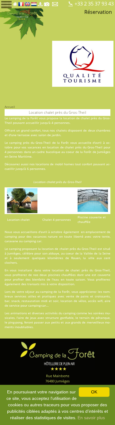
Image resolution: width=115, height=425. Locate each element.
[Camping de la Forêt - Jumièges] (57, 355)
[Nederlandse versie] (34, 2)
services (20, 296)
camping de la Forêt (23, 118)
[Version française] (21, 2)
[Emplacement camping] (64, 2)
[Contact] (56, 2)
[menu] (6, 4)
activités (51, 313)
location (53, 147)
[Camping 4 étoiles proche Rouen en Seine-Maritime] (21, 24)
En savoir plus (91, 417)
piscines (54, 275)
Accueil (10, 107)
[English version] (27, 2)
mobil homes (64, 164)
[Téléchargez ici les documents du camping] (40, 2)
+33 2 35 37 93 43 (94, 3)
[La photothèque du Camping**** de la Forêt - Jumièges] (46, 2)
